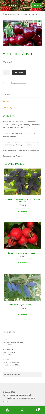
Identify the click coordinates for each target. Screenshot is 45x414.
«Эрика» (9, 5)
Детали (6, 101)
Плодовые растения (19, 14)
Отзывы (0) (7, 107)
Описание (7, 94)
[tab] (22, 94)
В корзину (19, 72)
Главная (8, 14)
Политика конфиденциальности (16, 395)
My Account (7, 410)
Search (22, 410)
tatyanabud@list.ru (14, 365)
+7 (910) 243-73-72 (12, 362)
